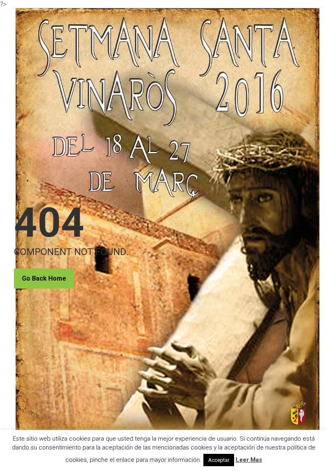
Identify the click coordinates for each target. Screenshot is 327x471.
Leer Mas (249, 459)
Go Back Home (44, 278)
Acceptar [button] (218, 460)
